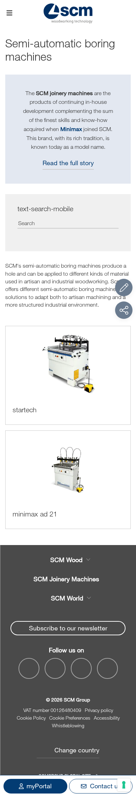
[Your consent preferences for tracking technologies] (123, 784)
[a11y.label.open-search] (126, 13)
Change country (76, 750)
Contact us (105, 786)
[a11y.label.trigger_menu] (9, 13)
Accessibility (107, 718)
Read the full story (68, 163)
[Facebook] (28, 668)
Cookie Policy (31, 718)
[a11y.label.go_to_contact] (124, 287)
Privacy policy (99, 710)
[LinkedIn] (81, 668)
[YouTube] (55, 668)
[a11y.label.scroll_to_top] (124, 753)
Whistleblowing (68, 725)
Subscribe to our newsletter (68, 628)
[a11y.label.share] (124, 310)
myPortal (39, 786)
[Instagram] (107, 668)
